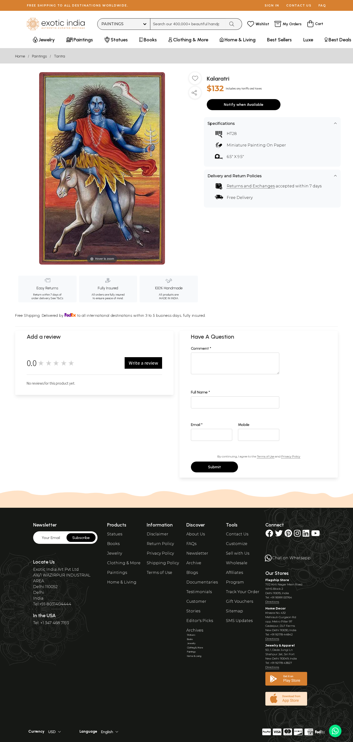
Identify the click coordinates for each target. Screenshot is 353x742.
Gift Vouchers (239, 601)
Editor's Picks (199, 620)
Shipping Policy (163, 563)
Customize (236, 543)
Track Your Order (242, 592)
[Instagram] (297, 535)
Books (113, 543)
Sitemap (234, 611)
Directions (272, 601)
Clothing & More (123, 563)
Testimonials (199, 592)
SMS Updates (239, 620)
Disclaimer (157, 534)
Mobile (244, 424)
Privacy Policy (290, 456)
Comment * (201, 348)
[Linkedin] (306, 535)
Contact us (298, 5)
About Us (195, 534)
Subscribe (81, 537)
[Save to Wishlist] (195, 80)
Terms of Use (265, 456)
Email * (197, 424)
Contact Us (237, 534)
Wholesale (236, 563)
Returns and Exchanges (251, 186)
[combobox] (188, 24)
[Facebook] (269, 535)
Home (20, 56)
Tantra (59, 56)
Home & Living (121, 582)
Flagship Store (277, 580)
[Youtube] (315, 535)
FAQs (191, 543)
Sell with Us (237, 553)
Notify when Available (243, 104)
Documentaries (202, 582)
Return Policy (160, 543)
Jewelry (114, 553)
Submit (214, 467)
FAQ (322, 5)
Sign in (272, 5)
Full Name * (200, 392)
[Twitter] (279, 535)
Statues (114, 534)
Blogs (192, 572)
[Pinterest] (288, 535)
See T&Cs (56, 298)
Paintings (39, 56)
